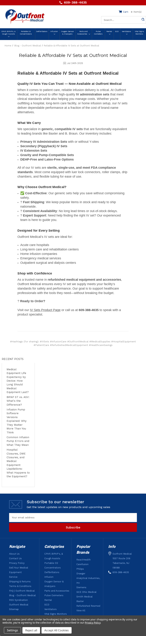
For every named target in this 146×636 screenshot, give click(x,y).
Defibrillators (41, 31)
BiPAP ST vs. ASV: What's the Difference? (18, 401)
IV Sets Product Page (45, 310)
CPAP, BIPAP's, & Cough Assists (8, 32)
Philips (80, 569)
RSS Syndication (18, 600)
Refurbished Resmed (88, 606)
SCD (117, 31)
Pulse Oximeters (98, 32)
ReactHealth (83, 559)
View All (80, 610)
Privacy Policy (17, 563)
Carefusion (82, 564)
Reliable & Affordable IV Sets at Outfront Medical (73, 55)
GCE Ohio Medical (86, 592)
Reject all (31, 630)
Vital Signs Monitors (139, 32)
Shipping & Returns (20, 581)
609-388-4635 (75, 2)
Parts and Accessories (82, 32)
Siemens (81, 587)
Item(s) (132, 11)
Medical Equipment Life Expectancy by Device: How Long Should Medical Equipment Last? (18, 381)
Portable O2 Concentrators (26, 32)
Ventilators (126, 31)
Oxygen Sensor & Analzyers (67, 32)
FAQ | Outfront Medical (22, 590)
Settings (12, 630)
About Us (14, 553)
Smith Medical (84, 596)
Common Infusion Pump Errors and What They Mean (18, 441)
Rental (109, 31)
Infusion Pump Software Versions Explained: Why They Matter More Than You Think (17, 421)
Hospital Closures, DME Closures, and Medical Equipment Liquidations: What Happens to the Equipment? (18, 463)
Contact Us (15, 558)
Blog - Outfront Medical (22, 595)
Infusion (54, 31)
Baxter (80, 601)
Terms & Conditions (20, 586)
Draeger (80, 573)
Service (13, 577)
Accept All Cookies (56, 630)
